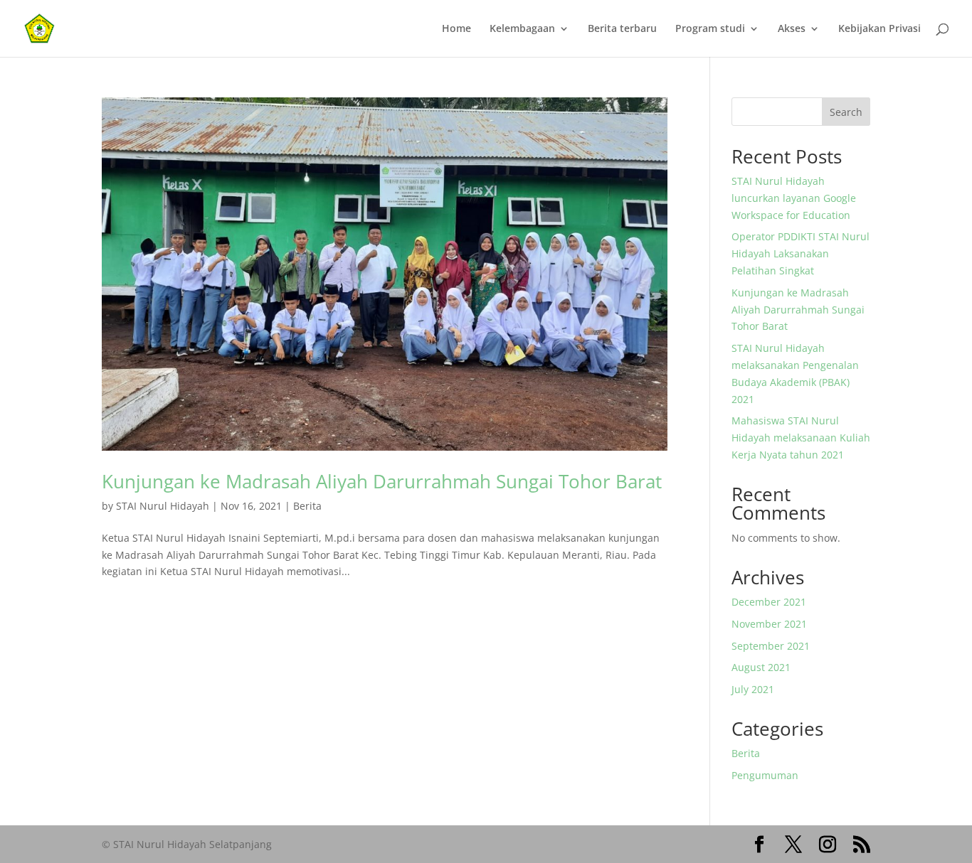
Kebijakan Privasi (879, 29)
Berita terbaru (622, 29)
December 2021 (768, 602)
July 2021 (752, 689)
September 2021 (770, 646)
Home (456, 29)
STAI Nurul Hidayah (162, 506)
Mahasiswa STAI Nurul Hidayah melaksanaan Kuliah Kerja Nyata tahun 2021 (800, 437)
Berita (307, 506)
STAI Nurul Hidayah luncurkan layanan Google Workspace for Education (793, 198)
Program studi (710, 29)
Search (846, 112)
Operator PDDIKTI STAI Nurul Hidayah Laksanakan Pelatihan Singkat (800, 253)
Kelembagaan (522, 29)
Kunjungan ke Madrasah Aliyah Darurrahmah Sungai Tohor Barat (382, 481)
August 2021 (761, 667)
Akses (791, 29)
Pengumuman (764, 775)
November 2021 (769, 624)
